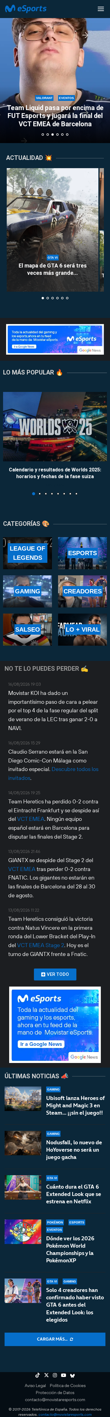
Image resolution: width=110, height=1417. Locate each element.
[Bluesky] (72, 1375)
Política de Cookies (68, 1385)
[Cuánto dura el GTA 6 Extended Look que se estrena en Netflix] (23, 1187)
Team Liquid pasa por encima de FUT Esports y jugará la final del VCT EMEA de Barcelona (55, 116)
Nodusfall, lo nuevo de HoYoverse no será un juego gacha (74, 1149)
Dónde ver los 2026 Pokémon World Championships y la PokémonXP (70, 1249)
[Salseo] (27, 630)
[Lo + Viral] (82, 630)
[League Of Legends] (27, 553)
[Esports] (82, 553)
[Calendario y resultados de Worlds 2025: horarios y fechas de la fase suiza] (55, 426)
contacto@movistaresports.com (55, 1399)
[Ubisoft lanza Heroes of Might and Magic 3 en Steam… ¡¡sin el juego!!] (23, 1099)
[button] (8, 71)
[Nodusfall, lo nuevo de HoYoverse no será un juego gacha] (23, 1143)
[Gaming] (27, 591)
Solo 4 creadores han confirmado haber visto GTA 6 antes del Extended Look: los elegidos (75, 1304)
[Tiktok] (37, 1375)
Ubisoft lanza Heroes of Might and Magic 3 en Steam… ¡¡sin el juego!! (75, 1105)
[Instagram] (55, 1375)
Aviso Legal (35, 1385)
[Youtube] (63, 1375)
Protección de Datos (55, 1392)
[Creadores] (82, 591)
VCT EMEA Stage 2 (40, 945)
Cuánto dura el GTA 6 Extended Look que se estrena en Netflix (73, 1194)
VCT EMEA (30, 818)
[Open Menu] (101, 9)
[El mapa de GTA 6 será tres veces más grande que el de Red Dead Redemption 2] (52, 230)
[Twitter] (46, 1375)
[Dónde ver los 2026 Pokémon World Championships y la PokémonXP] (23, 1232)
